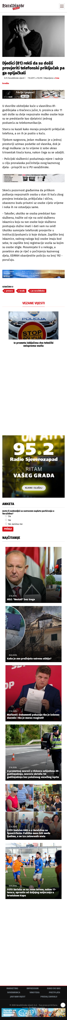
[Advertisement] (33, 390)
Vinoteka (34, 992)
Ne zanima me (15, 524)
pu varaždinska (38, 291)
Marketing (12, 988)
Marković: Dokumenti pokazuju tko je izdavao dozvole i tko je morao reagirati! (33, 716)
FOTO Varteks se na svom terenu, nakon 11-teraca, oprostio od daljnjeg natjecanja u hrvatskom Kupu (31, 892)
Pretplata (54, 992)
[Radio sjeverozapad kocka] (33, 466)
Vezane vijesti (33, 303)
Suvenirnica (13, 992)
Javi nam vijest (17, 996)
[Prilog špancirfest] (33, 1012)
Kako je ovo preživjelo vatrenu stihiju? (29, 658)
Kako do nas (53, 988)
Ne (9, 520)
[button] (4, 329)
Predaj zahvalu (49, 996)
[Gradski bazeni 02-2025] (33, 274)
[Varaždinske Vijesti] (13, 5)
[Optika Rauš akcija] (33, 94)
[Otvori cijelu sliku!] (33, 36)
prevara (9, 291)
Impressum (32, 988)
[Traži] (41, 5)
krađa (22, 291)
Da (9, 516)
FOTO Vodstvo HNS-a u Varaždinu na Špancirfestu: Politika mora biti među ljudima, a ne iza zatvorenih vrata (28, 833)
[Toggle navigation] (62, 6)
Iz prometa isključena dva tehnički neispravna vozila (33, 344)
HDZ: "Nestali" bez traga (21, 599)
